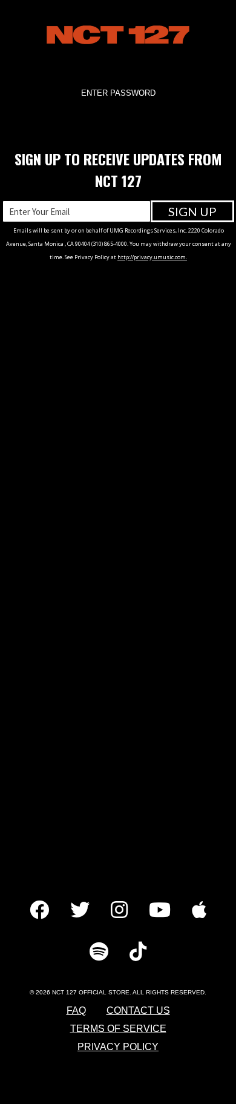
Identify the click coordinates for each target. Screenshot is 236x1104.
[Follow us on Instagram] (119, 911)
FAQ (76, 1010)
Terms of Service (118, 1028)
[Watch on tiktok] (138, 953)
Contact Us (138, 1010)
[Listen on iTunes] (199, 911)
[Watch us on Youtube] (159, 911)
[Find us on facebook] (39, 911)
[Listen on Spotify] (99, 953)
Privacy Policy (118, 1047)
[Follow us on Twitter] (80, 911)
